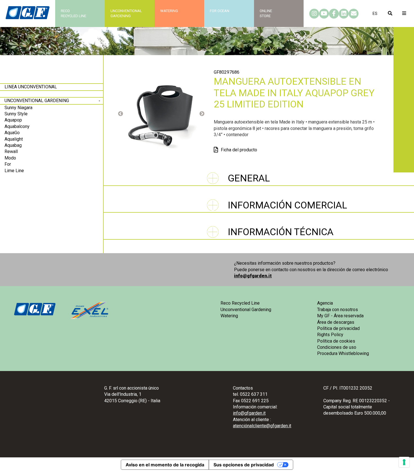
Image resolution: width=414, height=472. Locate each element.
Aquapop (13, 120)
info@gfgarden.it (253, 275)
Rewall (11, 151)
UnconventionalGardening (126, 13)
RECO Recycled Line (73, 13)
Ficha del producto (239, 149)
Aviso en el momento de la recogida (165, 464)
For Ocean (219, 11)
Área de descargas (335, 322)
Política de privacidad (338, 328)
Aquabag (13, 145)
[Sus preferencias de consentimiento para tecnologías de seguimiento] (404, 462)
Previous (120, 114)
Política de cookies (336, 341)
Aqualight (14, 139)
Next (202, 114)
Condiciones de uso (336, 347)
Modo (10, 158)
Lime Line (14, 170)
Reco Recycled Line (240, 303)
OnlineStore (266, 13)
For (8, 164)
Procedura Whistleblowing (343, 353)
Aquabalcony (17, 126)
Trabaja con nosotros (337, 309)
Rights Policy (330, 334)
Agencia (325, 303)
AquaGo (12, 132)
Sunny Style (16, 113)
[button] (375, 13)
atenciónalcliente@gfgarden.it (262, 425)
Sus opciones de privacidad (243, 464)
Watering (169, 11)
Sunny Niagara (18, 107)
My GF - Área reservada (340, 315)
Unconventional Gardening (37, 100)
